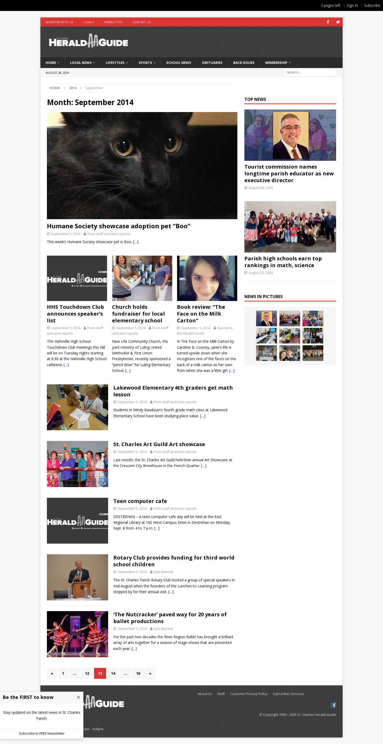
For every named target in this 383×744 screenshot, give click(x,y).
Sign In (352, 5)
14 (113, 673)
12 (87, 673)
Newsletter (113, 22)
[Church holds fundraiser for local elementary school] (142, 278)
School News (178, 62)
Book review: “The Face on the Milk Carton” (201, 313)
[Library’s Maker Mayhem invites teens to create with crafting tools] (289, 335)
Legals (88, 22)
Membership (276, 62)
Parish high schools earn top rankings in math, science (283, 262)
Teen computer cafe (140, 501)
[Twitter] (338, 22)
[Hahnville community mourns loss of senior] (312, 335)
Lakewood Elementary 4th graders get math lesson (173, 391)
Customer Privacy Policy (249, 694)
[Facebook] (327, 22)
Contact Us (142, 22)
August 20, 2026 (261, 272)
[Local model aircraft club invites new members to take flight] (312, 318)
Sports (145, 62)
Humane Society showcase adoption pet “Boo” (118, 226)
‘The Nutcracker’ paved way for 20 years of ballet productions (170, 618)
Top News (255, 99)
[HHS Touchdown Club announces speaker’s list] (77, 278)
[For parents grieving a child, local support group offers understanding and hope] (289, 353)
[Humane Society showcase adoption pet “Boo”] (142, 165)
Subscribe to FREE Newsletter (42, 733)
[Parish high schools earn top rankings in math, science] (290, 227)
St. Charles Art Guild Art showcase (159, 444)
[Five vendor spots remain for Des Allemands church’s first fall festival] (312, 353)
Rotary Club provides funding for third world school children (173, 561)
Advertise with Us (59, 22)
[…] (135, 241)
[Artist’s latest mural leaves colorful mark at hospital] (266, 353)
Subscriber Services (288, 694)
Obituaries (212, 62)
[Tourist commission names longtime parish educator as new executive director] (290, 135)
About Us (205, 694)
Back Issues (244, 62)
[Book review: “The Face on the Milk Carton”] (207, 278)
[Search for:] (310, 72)
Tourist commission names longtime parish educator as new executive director (289, 173)
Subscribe (372, 5)
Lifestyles (115, 62)
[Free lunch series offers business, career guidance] (266, 335)
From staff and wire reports (108, 233)
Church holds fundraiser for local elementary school (138, 313)
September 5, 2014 (65, 233)
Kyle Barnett (163, 571)
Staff (221, 694)
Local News (81, 62)
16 (138, 673)
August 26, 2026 (261, 187)
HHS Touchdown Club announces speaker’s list (75, 313)
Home (51, 62)
